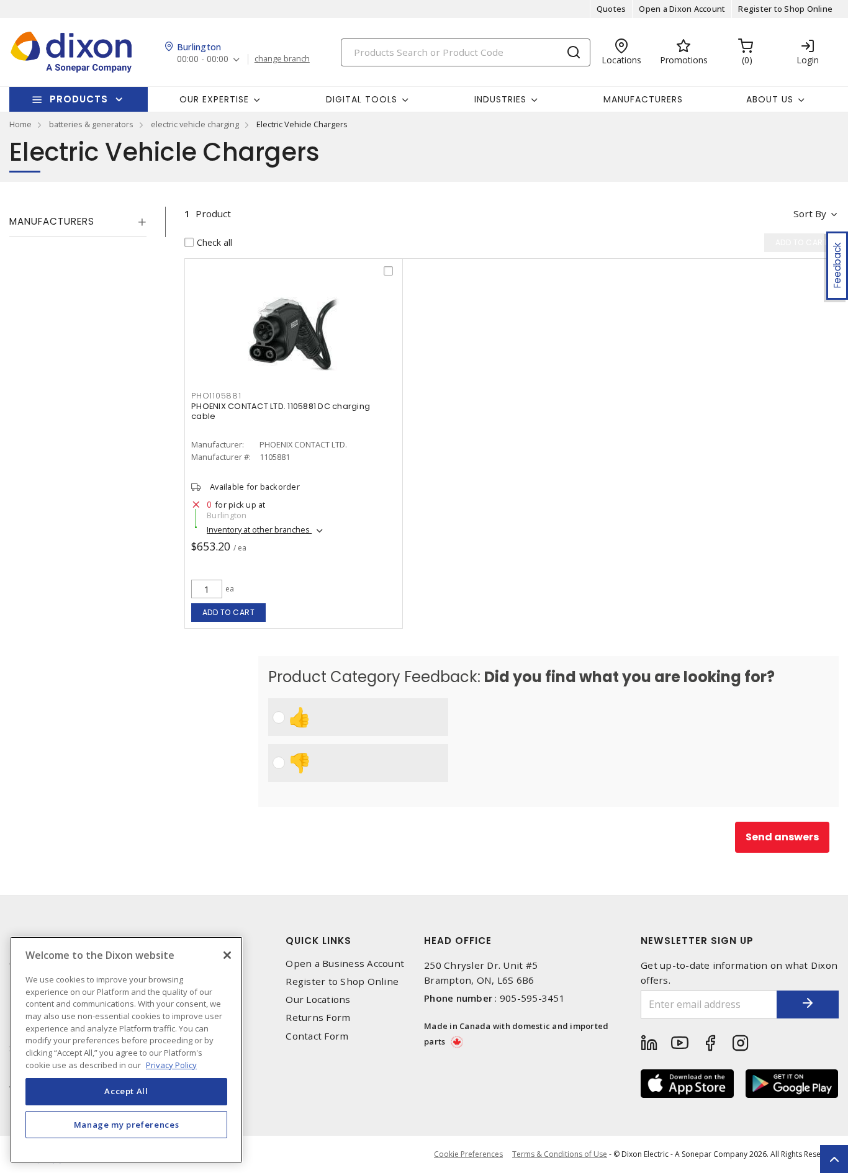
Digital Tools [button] (361, 99)
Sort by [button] (809, 213)
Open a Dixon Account (682, 8)
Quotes (611, 8)
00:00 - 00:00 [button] (202, 59)
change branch (282, 59)
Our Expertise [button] (214, 99)
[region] (126, 1050)
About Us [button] (769, 99)
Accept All (126, 1091)
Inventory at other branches (259, 529)
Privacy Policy (171, 1064)
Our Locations (318, 999)
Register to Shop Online (785, 8)
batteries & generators (91, 124)
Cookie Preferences (468, 1154)
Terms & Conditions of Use (559, 1154)
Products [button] (79, 99)
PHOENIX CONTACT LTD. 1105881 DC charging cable (280, 411)
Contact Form (317, 1036)
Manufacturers (643, 99)
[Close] (227, 955)
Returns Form (318, 1017)
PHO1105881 (216, 395)
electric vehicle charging (195, 124)
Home (20, 124)
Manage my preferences (126, 1124)
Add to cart (228, 612)
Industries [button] (500, 99)
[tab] (78, 221)
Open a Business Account (345, 963)
